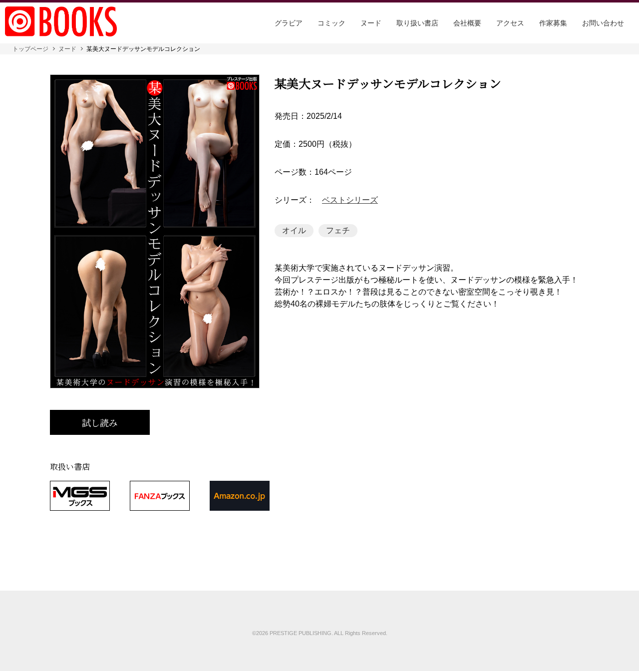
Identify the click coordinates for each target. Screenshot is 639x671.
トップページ (30, 49)
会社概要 (467, 22)
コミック (331, 22)
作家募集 (553, 22)
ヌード (370, 22)
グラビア (289, 22)
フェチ (338, 230)
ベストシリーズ (350, 200)
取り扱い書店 (417, 22)
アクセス (510, 22)
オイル (294, 230)
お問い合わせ (603, 22)
